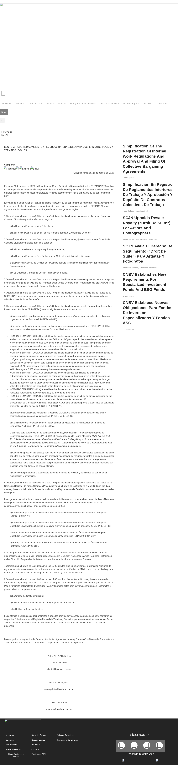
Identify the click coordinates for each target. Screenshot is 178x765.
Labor (125, 211)
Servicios (21, 103)
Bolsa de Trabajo (110, 103)
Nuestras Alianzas (56, 103)
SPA (3, 112)
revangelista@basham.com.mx (59, 689)
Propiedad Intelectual (148, 239)
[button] (2, 120)
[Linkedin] (146, 745)
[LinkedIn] (25, 169)
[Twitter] (134, 745)
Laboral (131, 211)
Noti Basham (36, 103)
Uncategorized (128, 178)
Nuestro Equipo (131, 103)
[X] (18, 169)
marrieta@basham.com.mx (59, 709)
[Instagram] (159, 745)
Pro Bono (148, 103)
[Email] (35, 169)
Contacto (162, 103)
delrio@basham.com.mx (59, 669)
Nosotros (7, 103)
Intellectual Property (131, 239)
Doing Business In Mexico (83, 103)
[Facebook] (10, 169)
